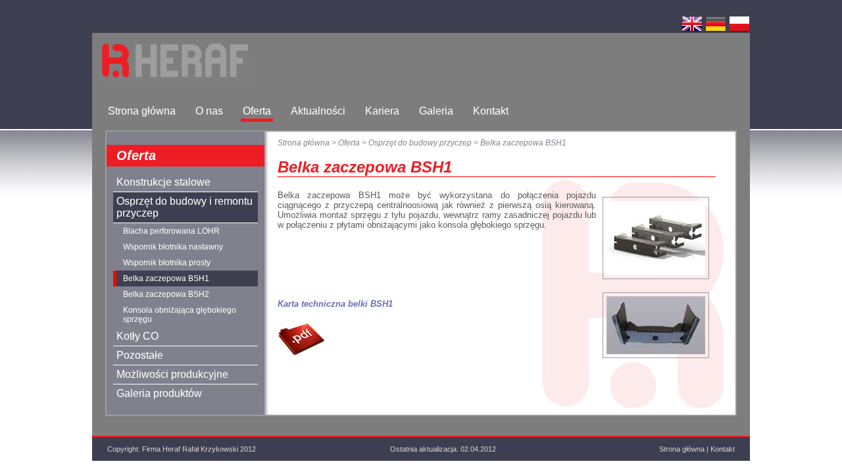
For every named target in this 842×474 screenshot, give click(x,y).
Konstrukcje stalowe (163, 182)
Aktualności (318, 111)
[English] (692, 30)
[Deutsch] (715, 30)
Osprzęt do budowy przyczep (420, 142)
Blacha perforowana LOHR (171, 231)
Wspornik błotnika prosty (166, 262)
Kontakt (490, 111)
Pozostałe (139, 355)
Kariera (382, 111)
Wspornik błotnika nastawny (173, 246)
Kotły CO (137, 336)
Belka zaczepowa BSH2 (166, 294)
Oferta (257, 111)
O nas (209, 111)
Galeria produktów (159, 393)
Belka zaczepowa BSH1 (166, 278)
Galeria (436, 111)
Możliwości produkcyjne (172, 374)
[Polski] (739, 30)
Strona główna (142, 111)
